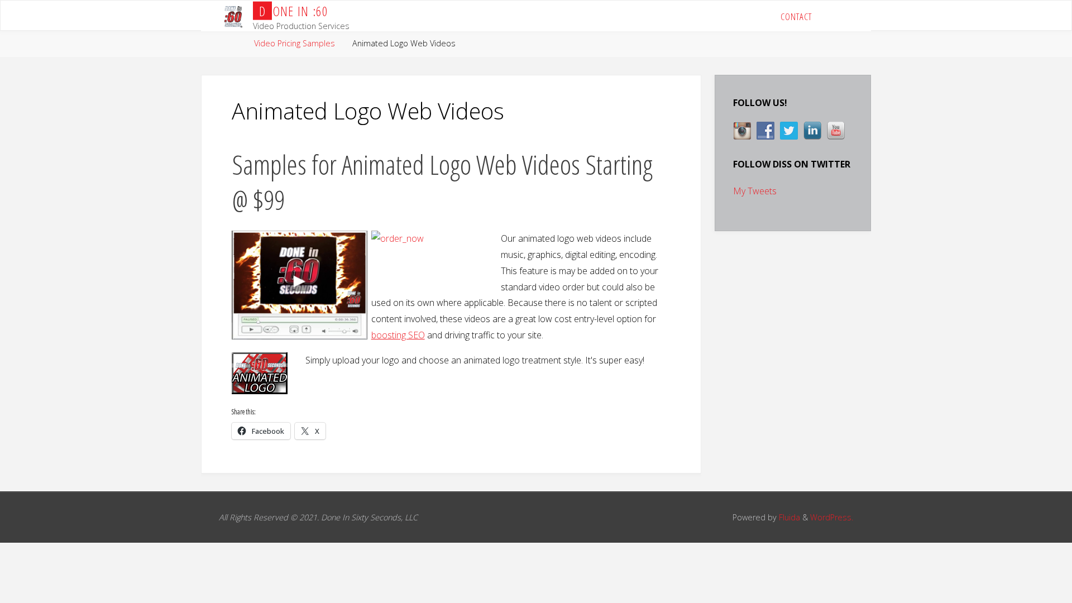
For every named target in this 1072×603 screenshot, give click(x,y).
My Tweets (755, 191)
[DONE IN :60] (233, 15)
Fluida (788, 517)
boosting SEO (398, 335)
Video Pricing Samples (294, 43)
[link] (837, 16)
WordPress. (831, 517)
